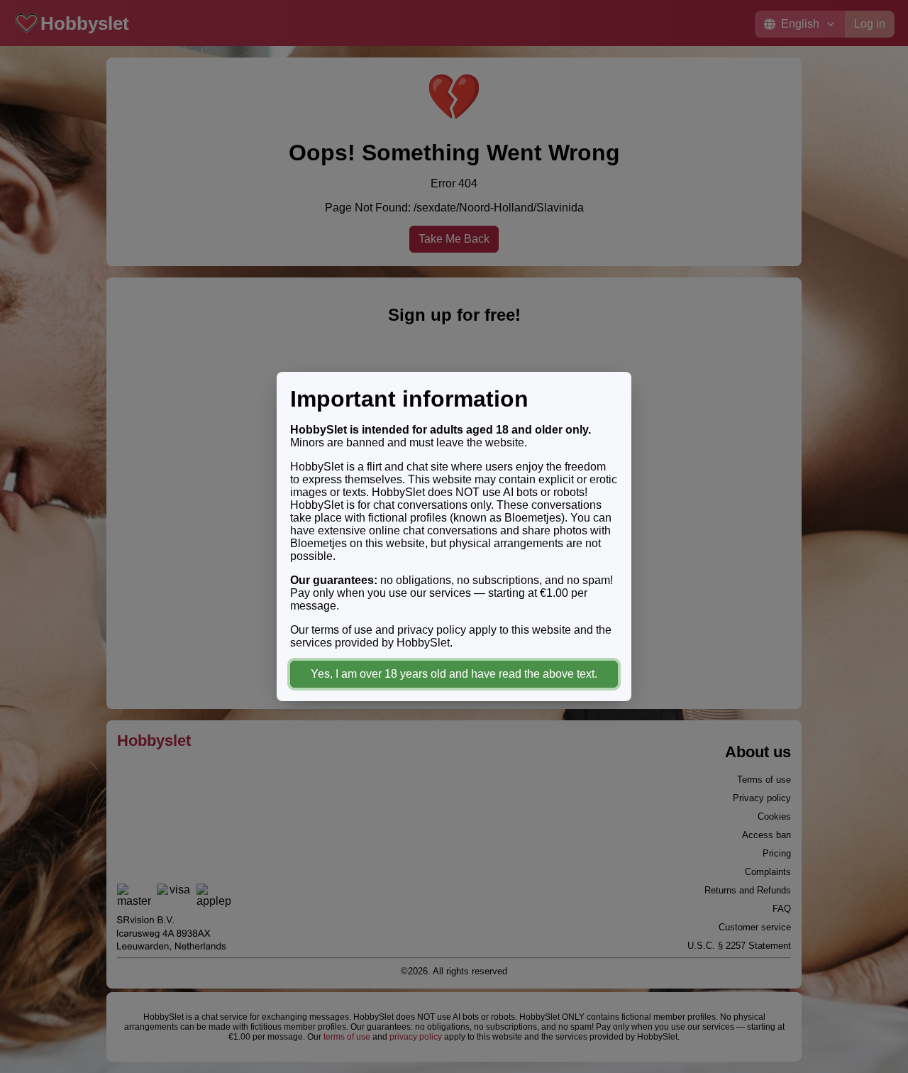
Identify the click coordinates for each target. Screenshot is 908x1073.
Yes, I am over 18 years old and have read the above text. (454, 674)
